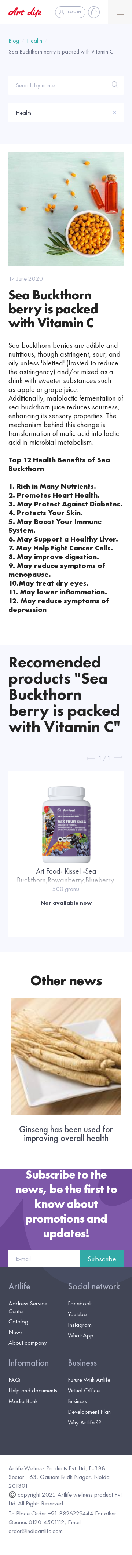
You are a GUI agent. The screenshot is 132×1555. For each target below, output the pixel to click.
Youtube (77, 1314)
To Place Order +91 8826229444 (51, 1513)
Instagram (80, 1325)
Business (82, 1363)
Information (28, 1363)
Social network (94, 1286)
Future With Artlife (89, 1380)
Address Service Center (27, 1307)
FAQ (14, 1380)
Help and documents (32, 1390)
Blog (13, 40)
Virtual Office (84, 1390)
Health (34, 40)
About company (27, 1343)
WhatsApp (81, 1335)
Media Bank (23, 1401)
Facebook (80, 1303)
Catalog (18, 1321)
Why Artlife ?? (84, 1422)
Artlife (19, 1286)
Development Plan (89, 1411)
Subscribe (102, 1259)
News (15, 1332)
